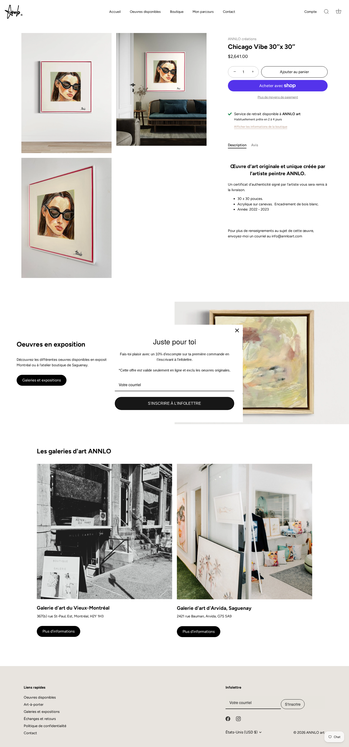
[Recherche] (326, 12)
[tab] (239, 145)
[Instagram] (238, 718)
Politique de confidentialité (45, 726)
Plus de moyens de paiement (278, 97)
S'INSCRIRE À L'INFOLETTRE (174, 403)
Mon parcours (203, 11)
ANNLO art (315, 732)
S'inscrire (293, 704)
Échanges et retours (40, 719)
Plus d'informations (58, 631)
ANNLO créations (242, 39)
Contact (229, 11)
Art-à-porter (33, 704)
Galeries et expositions (41, 380)
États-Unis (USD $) (242, 732)
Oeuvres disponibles (145, 11)
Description (237, 145)
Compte (310, 11)
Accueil (115, 11)
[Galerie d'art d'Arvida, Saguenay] (244, 531)
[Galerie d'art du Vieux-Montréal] (104, 531)
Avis (254, 145)
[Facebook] (228, 718)
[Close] (237, 330)
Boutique (177, 11)
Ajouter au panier (294, 72)
